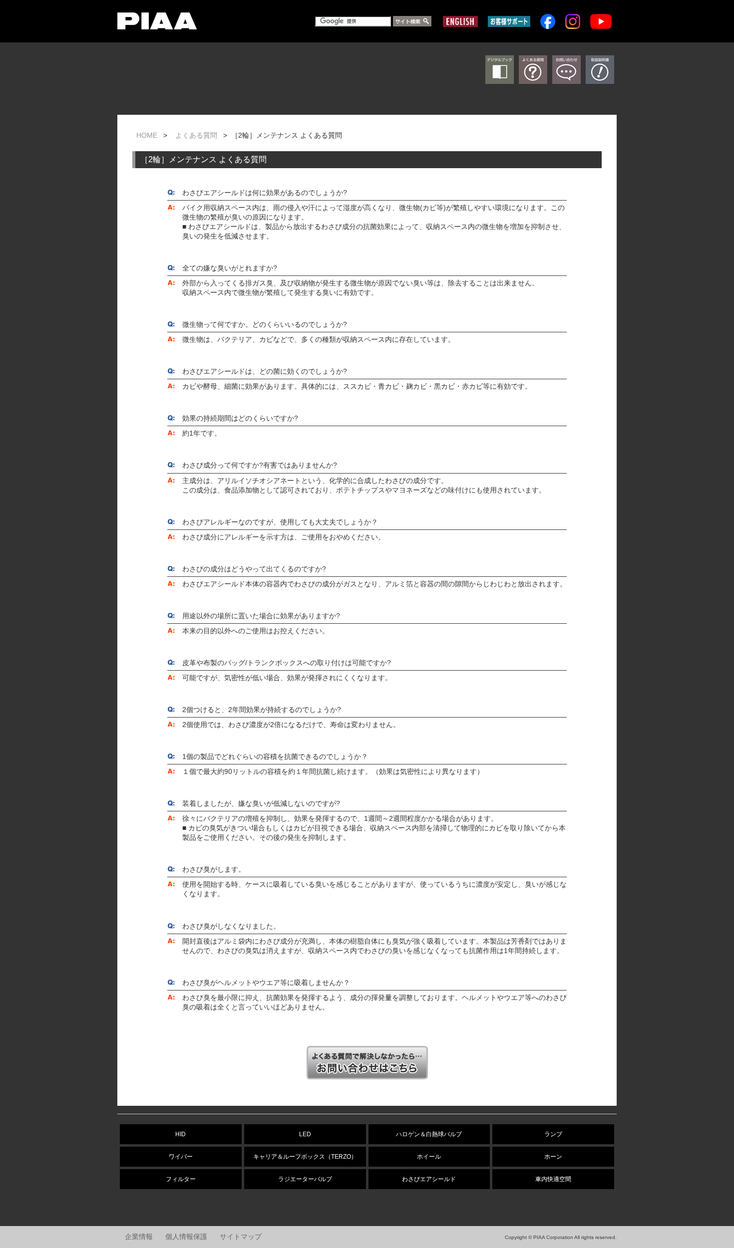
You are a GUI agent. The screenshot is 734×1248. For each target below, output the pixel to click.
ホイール (429, 1156)
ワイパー (181, 1156)
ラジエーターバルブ (305, 1179)
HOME (146, 135)
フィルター (181, 1179)
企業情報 (139, 1237)
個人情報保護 (186, 1237)
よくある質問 (196, 135)
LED (305, 1134)
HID (180, 1134)
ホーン (553, 1156)
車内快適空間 (553, 1179)
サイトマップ (241, 1237)
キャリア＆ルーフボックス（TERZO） (305, 1156)
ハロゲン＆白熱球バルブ (429, 1134)
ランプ (553, 1134)
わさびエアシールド (429, 1179)
